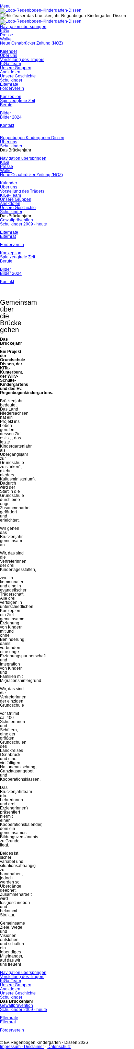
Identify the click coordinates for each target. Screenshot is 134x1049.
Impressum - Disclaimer (22, 1046)
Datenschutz (59, 1046)
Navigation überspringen (23, 26)
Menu (5, 6)
